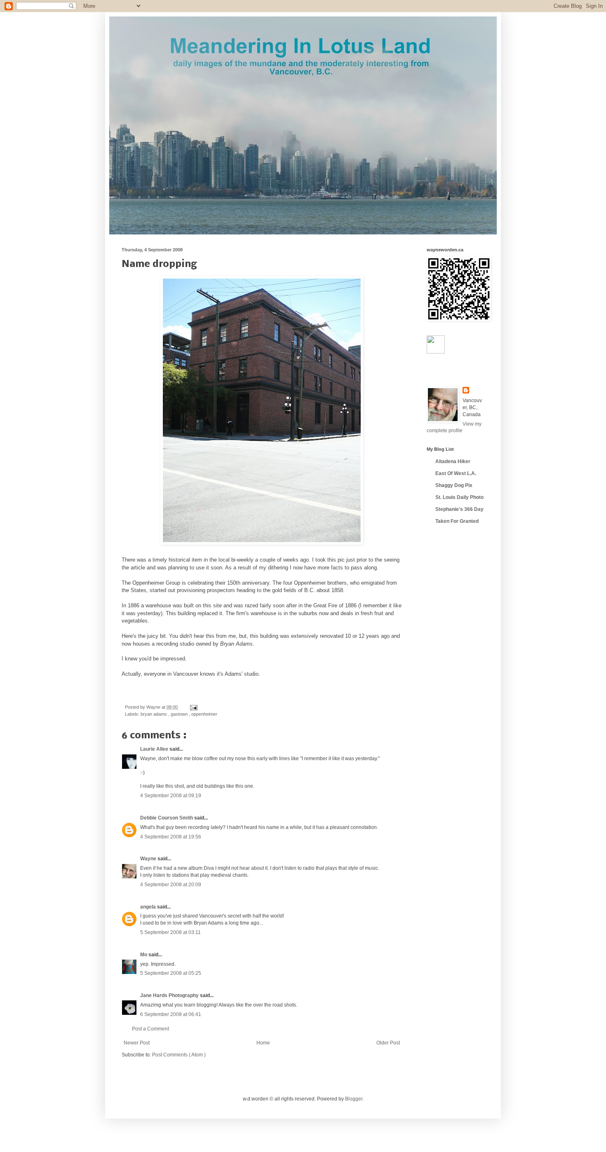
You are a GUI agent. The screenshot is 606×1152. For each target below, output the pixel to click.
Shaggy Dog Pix (453, 485)
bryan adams (154, 714)
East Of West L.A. (455, 473)
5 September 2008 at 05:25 (170, 973)
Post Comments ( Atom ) (179, 1055)
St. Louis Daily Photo (459, 497)
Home (263, 1043)
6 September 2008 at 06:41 (170, 1014)
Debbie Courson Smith (167, 818)
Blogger (353, 1099)
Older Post (388, 1043)
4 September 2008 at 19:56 (170, 837)
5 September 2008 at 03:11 (170, 932)
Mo (144, 955)
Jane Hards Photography (170, 995)
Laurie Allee (154, 749)
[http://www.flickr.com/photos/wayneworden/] (436, 352)
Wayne (148, 859)
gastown (180, 714)
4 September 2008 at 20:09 (170, 884)
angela (148, 907)
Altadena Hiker (452, 461)
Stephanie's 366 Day (459, 509)
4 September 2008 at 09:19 (170, 795)
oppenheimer (204, 714)
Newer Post (137, 1043)
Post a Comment (150, 1029)
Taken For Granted (457, 521)
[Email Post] (192, 707)
